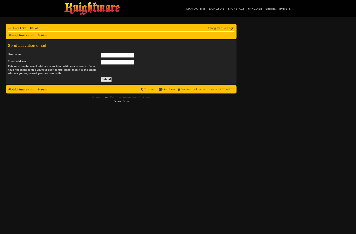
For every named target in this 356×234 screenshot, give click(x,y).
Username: (14, 54)
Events (285, 8)
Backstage (236, 8)
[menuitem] (34, 28)
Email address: (17, 61)
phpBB (108, 97)
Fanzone (255, 8)
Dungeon (216, 8)
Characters (196, 8)
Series (270, 8)
